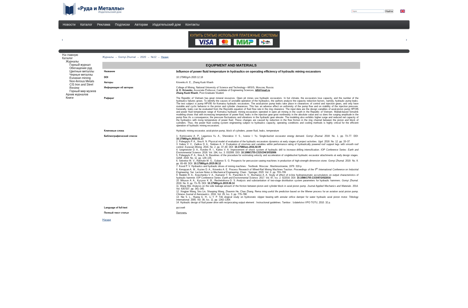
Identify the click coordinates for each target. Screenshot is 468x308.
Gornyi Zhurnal (127, 56)
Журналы (108, 56)
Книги (69, 97)
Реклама (103, 24)
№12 (153, 56)
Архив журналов (77, 94)
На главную (70, 54)
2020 (143, 56)
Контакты (192, 24)
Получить (181, 212)
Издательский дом (166, 24)
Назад (164, 56)
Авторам (141, 24)
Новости (69, 24)
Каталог (86, 24)
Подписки (122, 24)
